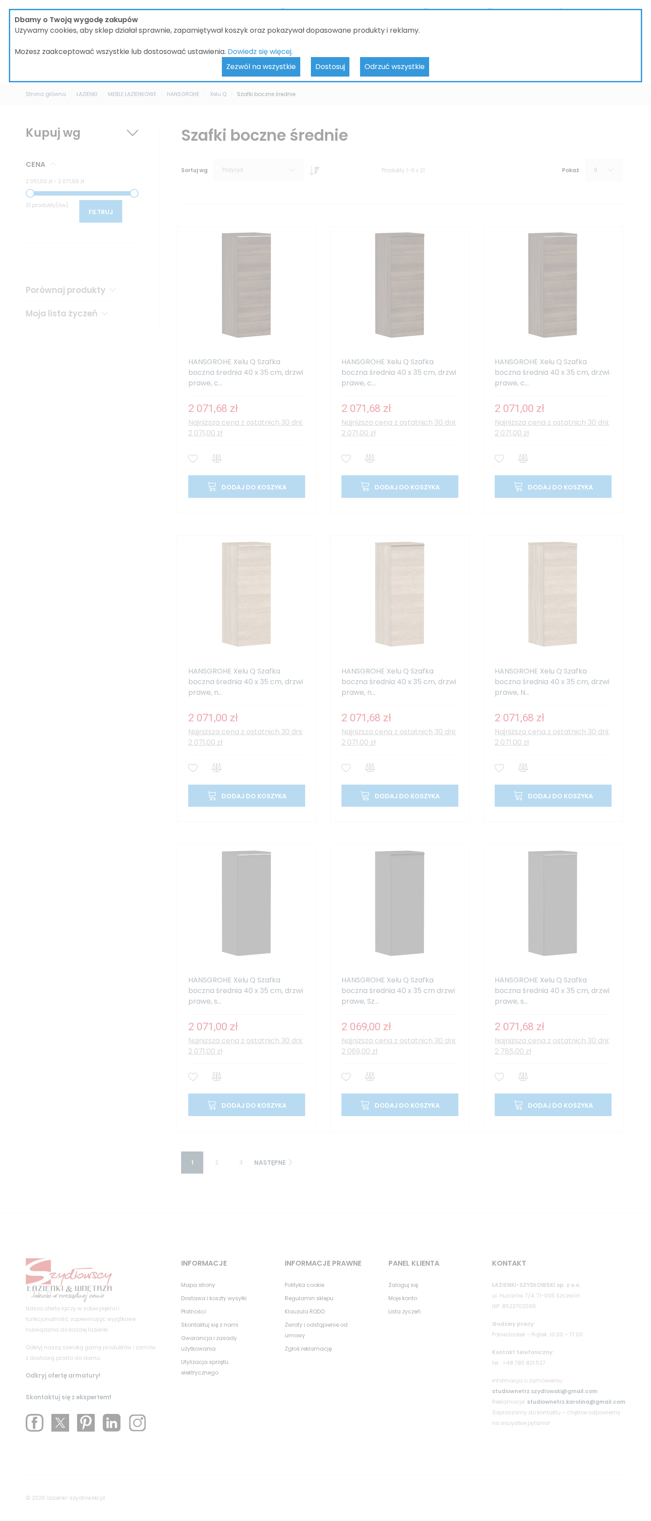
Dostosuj (330, 67)
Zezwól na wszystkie (261, 67)
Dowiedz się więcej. (260, 51)
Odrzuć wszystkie (394, 67)
